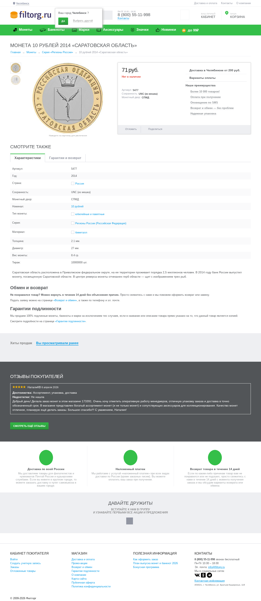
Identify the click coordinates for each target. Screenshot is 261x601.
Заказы (14, 567)
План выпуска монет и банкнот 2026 (155, 563)
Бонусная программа (146, 567)
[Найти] (108, 15)
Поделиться (155, 129)
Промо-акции (79, 563)
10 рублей (77, 206)
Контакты (226, 3)
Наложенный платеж (130, 469)
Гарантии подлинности (85, 570)
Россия (79, 183)
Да (63, 21)
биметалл (81, 232)
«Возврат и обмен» (65, 300)
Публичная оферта (83, 582)
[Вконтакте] (197, 576)
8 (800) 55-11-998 (134, 14)
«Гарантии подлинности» (70, 321)
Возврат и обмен (82, 567)
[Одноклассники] (203, 576)
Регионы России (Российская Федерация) (100, 223)
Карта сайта (79, 578)
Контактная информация (210, 580)
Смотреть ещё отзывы (29, 426)
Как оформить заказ (145, 559)
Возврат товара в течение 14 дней (215, 469)
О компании (243, 3)
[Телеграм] (209, 576)
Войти (14, 559)
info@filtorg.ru (216, 567)
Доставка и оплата (205, 3)
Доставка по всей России (46, 469)
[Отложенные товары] (184, 15)
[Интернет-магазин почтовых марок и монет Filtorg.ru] (30, 15)
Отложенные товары (22, 570)
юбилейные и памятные (89, 214)
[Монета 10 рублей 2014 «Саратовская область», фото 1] (68, 98)
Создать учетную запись (25, 563)
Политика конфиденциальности (91, 586)
